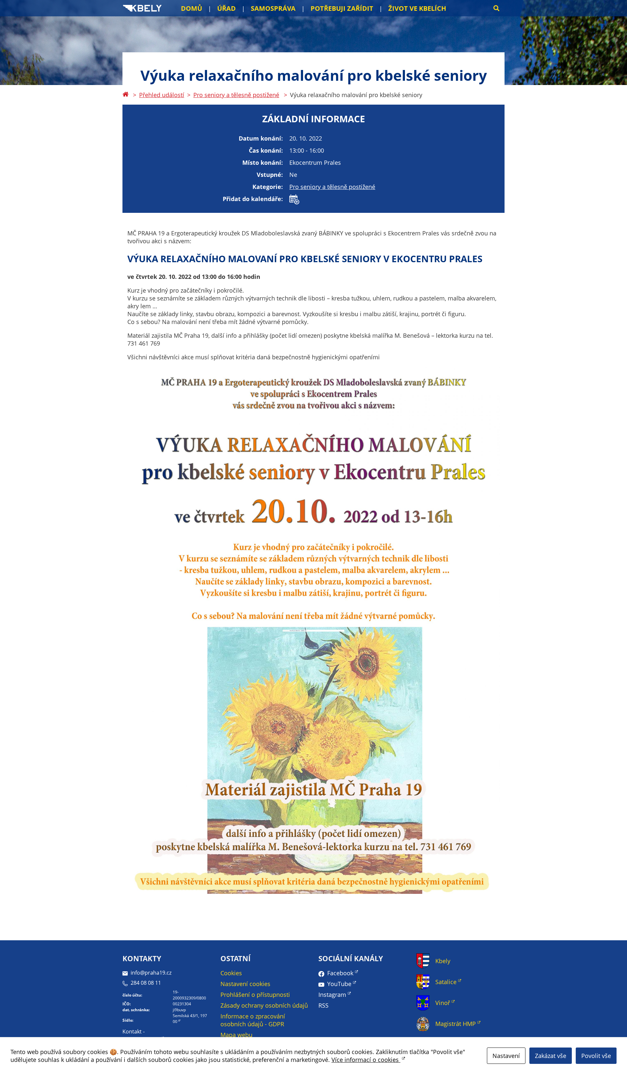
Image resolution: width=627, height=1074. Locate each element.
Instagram (332, 994)
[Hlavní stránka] (125, 95)
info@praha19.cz (151, 972)
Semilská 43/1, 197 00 (190, 1018)
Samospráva (273, 8)
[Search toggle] (496, 8)
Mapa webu (236, 1035)
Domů (191, 8)
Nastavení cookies (245, 984)
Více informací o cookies (365, 1060)
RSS (323, 1005)
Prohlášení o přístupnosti (255, 994)
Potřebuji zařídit (342, 8)
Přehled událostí (161, 95)
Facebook (340, 973)
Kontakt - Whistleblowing (141, 1035)
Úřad (226, 8)
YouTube (339, 984)
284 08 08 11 (146, 982)
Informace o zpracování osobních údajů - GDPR (252, 1020)
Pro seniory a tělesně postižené (236, 95)
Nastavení (506, 1056)
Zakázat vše (550, 1056)
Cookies (231, 973)
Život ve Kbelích (417, 8)
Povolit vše (596, 1056)
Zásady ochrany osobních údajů (264, 1005)
